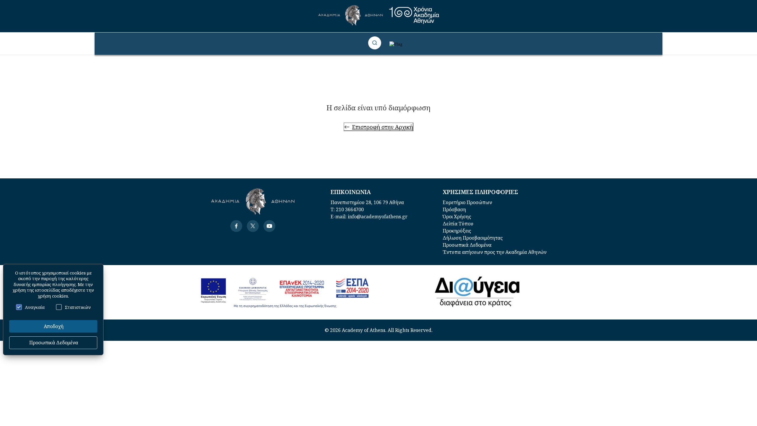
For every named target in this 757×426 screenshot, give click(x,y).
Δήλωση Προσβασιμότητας (473, 238)
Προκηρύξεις (457, 230)
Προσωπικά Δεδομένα (467, 245)
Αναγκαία (35, 307)
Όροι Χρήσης (457, 216)
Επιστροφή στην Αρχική (382, 126)
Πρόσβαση (454, 209)
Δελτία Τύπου (458, 223)
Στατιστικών (78, 307)
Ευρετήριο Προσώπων (467, 202)
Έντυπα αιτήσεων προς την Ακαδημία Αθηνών (494, 252)
